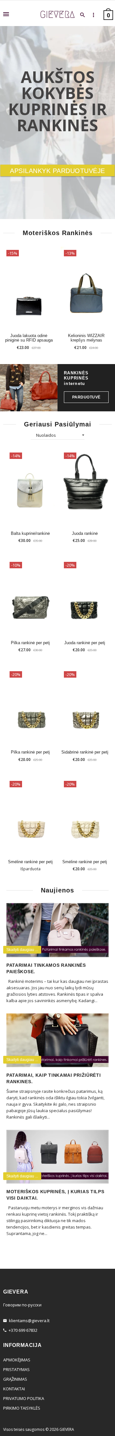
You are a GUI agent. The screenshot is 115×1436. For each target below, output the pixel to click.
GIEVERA (66, 1429)
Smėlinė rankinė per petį (30, 861)
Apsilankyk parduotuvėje (57, 170)
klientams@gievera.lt (29, 1320)
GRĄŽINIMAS (15, 1379)
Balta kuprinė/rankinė (30, 533)
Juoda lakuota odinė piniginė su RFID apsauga (29, 338)
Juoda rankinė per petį (84, 642)
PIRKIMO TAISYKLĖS (21, 1408)
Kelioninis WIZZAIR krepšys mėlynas (86, 338)
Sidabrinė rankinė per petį (84, 752)
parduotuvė (86, 397)
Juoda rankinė (85, 533)
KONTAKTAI (14, 1389)
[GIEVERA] (57, 14)
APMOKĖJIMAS (16, 1360)
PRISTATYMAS (16, 1369)
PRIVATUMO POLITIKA (23, 1398)
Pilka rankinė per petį (30, 642)
